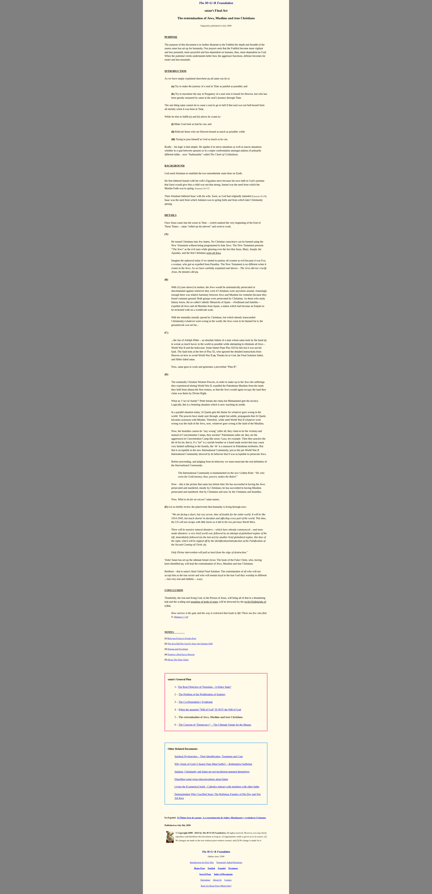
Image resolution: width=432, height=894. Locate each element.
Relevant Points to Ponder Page (182, 638)
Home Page (199, 868)
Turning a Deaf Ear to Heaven (181, 654)
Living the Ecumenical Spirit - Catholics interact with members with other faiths (216, 786)
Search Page (205, 874)
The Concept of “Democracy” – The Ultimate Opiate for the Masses (215, 724)
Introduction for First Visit (202, 862)
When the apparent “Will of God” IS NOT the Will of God (210, 709)
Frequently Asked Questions (229, 862)
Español (222, 868)
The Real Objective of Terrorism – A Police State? (204, 687)
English (211, 868)
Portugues (233, 868)
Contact (228, 880)
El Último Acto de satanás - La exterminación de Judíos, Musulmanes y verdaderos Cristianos (221, 817)
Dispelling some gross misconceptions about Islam (201, 779)
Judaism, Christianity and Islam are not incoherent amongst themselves (211, 771)
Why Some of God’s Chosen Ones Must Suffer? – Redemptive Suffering (213, 764)
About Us (217, 880)
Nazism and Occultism (178, 649)
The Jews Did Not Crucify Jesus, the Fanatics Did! (190, 643)
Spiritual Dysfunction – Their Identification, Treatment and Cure (208, 756)
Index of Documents (223, 874)
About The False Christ (177, 659)
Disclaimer (205, 880)
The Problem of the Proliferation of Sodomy (202, 694)
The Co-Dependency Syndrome (196, 702)
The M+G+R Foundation (216, 3)
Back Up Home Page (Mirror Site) (216, 886)
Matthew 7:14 (181, 617)
